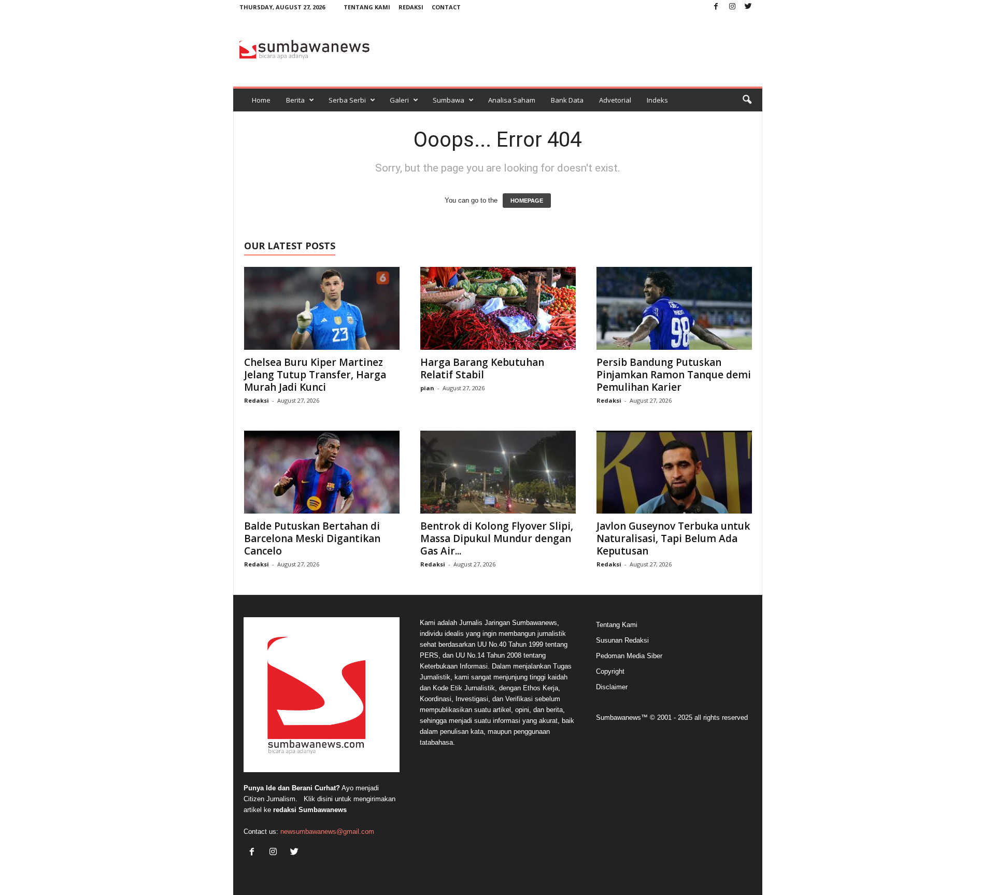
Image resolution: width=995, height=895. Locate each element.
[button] (746, 100)
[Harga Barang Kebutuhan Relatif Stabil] (498, 308)
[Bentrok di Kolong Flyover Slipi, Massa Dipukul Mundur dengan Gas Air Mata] (498, 472)
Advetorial (615, 100)
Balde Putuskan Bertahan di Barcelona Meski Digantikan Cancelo (312, 538)
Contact (446, 7)
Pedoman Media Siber (629, 656)
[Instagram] (732, 7)
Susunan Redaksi (622, 640)
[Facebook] (716, 7)
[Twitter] (748, 7)
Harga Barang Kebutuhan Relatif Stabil (482, 368)
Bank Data (567, 100)
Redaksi (411, 7)
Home (261, 100)
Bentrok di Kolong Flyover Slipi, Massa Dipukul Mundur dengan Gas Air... (496, 538)
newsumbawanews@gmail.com (327, 831)
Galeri (399, 100)
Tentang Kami (367, 7)
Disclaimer (612, 687)
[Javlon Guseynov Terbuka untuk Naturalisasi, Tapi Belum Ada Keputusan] (674, 472)
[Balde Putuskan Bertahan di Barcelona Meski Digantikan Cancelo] (322, 472)
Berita (295, 100)
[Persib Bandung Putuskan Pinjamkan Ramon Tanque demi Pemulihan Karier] (674, 308)
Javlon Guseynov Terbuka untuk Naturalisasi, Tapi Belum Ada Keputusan (673, 538)
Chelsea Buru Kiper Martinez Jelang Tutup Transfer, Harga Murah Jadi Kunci (315, 375)
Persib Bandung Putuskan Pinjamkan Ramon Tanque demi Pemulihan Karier (673, 375)
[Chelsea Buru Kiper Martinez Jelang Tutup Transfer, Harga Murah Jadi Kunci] (322, 308)
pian (427, 388)
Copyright (610, 671)
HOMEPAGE (526, 200)
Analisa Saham (511, 100)
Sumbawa (448, 100)
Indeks (657, 100)
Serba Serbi (347, 100)
